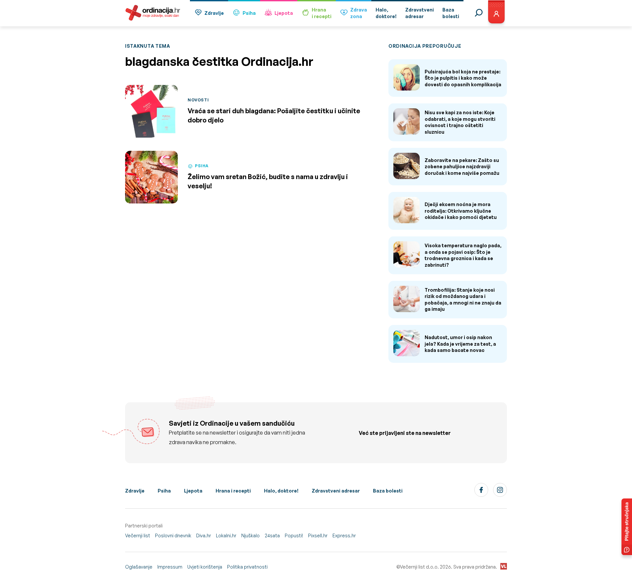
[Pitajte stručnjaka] (626, 526)
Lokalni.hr (226, 535)
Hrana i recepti (233, 491)
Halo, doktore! (281, 491)
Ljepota (284, 13)
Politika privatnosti (247, 567)
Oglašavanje (138, 567)
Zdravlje (214, 13)
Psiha (249, 13)
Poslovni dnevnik (173, 535)
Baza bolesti (388, 491)
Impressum (169, 567)
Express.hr (344, 535)
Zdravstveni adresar (336, 491)
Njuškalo (250, 535)
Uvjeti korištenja (204, 567)
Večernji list (137, 535)
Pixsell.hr (318, 535)
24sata (272, 535)
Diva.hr (203, 535)
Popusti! (294, 535)
